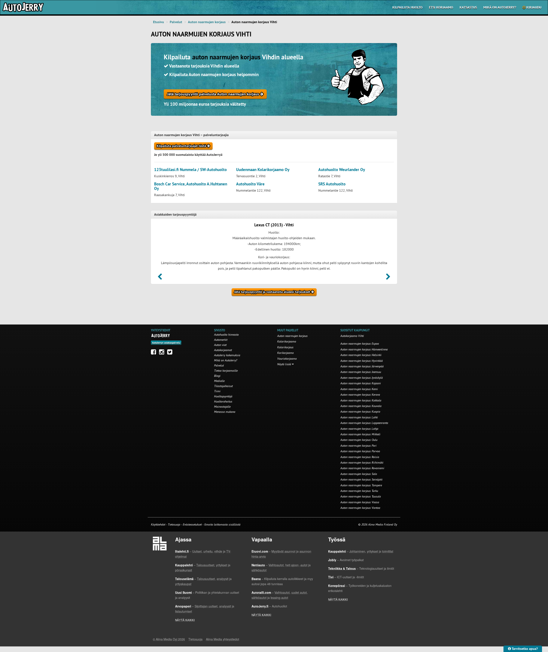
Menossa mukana (224, 412)
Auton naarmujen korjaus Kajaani (360, 383)
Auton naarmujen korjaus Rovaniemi (362, 468)
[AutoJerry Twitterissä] (170, 353)
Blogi (217, 376)
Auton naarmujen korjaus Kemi (359, 389)
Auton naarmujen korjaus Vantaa (360, 508)
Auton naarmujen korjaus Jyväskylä (361, 378)
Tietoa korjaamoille (226, 371)
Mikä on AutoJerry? (499, 7)
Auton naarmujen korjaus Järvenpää (362, 366)
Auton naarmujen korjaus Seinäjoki (361, 479)
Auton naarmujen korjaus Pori (358, 446)
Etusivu (158, 22)
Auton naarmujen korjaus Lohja (359, 429)
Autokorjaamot (223, 350)
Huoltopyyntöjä (223, 396)
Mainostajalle (222, 407)
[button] (159, 278)
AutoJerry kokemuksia (227, 355)
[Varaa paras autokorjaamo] (160, 335)
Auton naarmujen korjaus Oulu (358, 440)
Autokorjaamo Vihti (352, 336)
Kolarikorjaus (285, 347)
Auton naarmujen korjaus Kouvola (360, 406)
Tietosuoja (174, 524)
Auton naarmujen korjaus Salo (358, 474)
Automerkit (220, 340)
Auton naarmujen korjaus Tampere (361, 485)
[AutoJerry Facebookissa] (154, 353)
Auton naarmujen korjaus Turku (359, 491)
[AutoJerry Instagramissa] (162, 353)
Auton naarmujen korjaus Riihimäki (361, 462)
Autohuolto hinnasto (226, 335)
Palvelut (176, 22)
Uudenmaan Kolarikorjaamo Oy (262, 169)
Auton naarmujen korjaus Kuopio (360, 411)
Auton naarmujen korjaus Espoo (359, 344)
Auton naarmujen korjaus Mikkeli (360, 434)
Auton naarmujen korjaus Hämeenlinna (364, 349)
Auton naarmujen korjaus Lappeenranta (364, 423)
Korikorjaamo (285, 353)
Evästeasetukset (192, 524)
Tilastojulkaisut (223, 386)
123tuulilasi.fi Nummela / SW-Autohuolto (190, 169)
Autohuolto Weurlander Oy (341, 169)
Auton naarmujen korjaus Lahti (359, 417)
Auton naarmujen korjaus (207, 22)
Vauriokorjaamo (287, 359)
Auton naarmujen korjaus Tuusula (360, 496)
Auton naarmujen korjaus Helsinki (360, 355)
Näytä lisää (284, 364)
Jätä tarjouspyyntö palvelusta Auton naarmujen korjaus (213, 94)
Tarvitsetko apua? (524, 648)
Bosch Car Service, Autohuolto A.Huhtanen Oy (190, 186)
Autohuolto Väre (250, 184)
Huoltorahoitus (223, 401)
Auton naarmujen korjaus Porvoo (360, 451)
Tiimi (217, 391)
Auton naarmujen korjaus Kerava (360, 395)
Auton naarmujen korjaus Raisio (359, 457)
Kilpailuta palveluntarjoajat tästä (182, 146)
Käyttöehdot (158, 524)
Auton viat (220, 345)
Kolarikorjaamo (286, 341)
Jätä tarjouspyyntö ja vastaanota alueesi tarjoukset (272, 292)
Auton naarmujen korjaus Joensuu (360, 372)
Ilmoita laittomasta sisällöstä (222, 524)
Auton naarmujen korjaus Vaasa (359, 502)
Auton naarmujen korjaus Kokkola (360, 400)
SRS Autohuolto (331, 184)
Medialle (219, 381)
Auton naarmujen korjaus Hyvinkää (361, 361)
